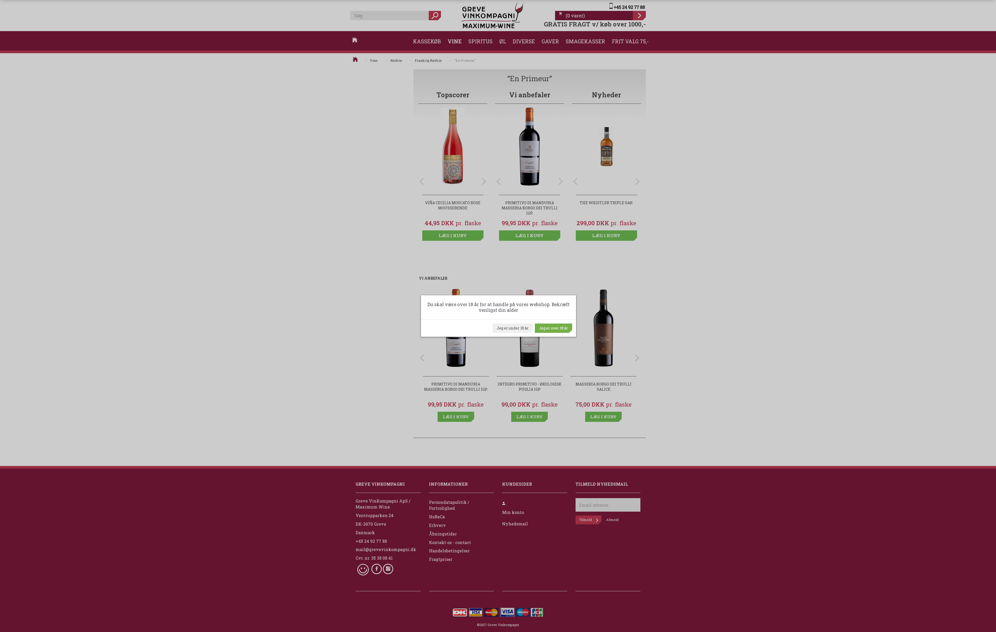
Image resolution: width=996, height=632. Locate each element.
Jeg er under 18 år (513, 328)
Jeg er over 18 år (553, 328)
